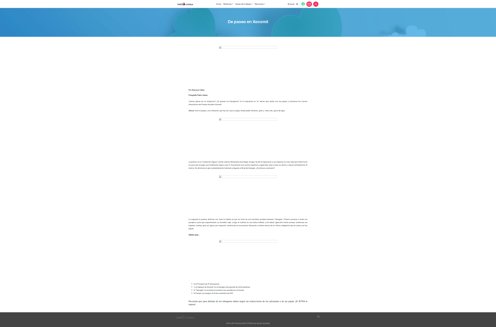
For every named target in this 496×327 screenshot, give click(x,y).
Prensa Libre (240, 323)
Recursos (259, 4)
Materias (227, 4)
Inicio (218, 4)
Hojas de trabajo (243, 4)
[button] (303, 3)
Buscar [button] (292, 4)
